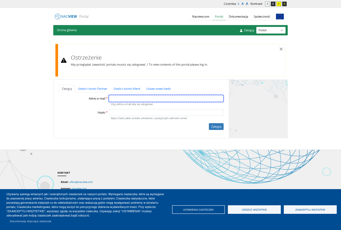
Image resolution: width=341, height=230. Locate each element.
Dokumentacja (238, 16)
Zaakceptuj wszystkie (310, 209)
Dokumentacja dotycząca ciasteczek (31, 221)
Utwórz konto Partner (92, 89)
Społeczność (262, 16)
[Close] (281, 49)
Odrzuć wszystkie (254, 209)
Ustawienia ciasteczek (198, 209)
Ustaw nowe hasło (158, 89)
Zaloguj (248, 30)
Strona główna (67, 30)
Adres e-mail (97, 98)
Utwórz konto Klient (126, 89)
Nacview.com (200, 16)
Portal (83, 16)
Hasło (101, 112)
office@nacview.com (81, 182)
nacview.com (79, 188)
